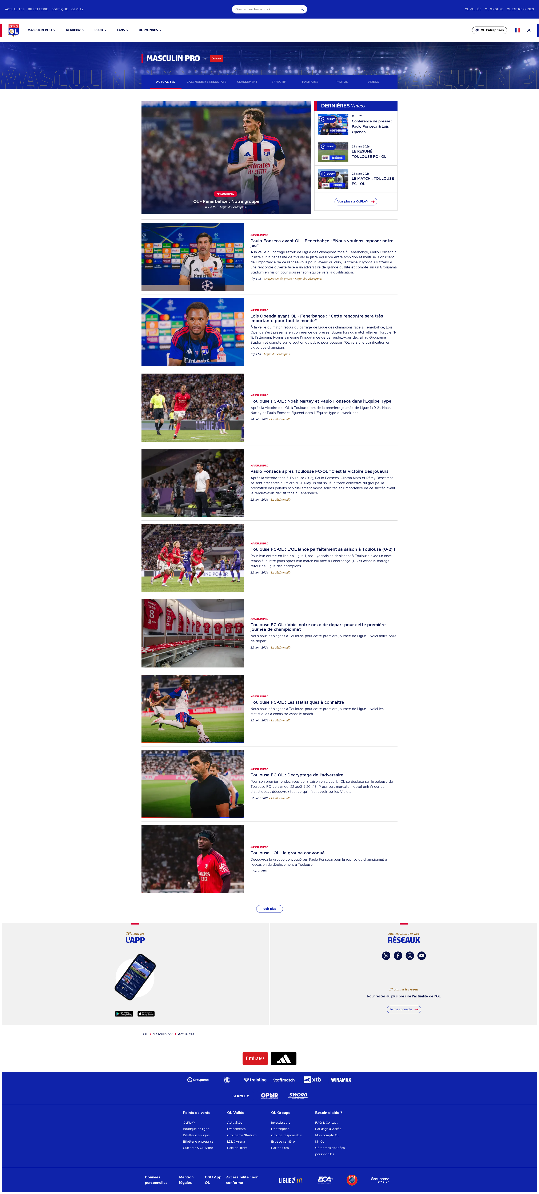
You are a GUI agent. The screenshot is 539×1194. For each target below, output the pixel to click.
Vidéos (373, 81)
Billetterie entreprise (198, 1141)
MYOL (319, 1141)
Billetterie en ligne (196, 1135)
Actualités (165, 81)
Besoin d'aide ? (328, 1113)
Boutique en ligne (196, 1129)
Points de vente (196, 1113)
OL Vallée (235, 1113)
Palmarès (310, 81)
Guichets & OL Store (198, 1148)
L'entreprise (280, 1129)
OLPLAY (189, 1122)
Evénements (236, 1129)
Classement (247, 81)
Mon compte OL (327, 1135)
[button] (41, 30)
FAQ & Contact (326, 1122)
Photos (342, 81)
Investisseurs (280, 1122)
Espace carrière (283, 1141)
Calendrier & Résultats (207, 81)
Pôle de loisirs (237, 1148)
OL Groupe (280, 1113)
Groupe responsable (286, 1135)
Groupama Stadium (241, 1135)
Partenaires (280, 1148)
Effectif (279, 81)
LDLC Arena (236, 1141)
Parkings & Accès (328, 1129)
